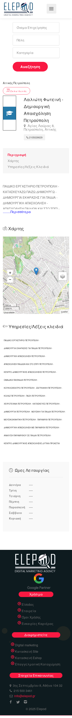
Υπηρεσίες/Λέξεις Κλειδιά (28, 166)
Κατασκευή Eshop (28, 658)
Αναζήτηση (30, 66)
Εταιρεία (29, 611)
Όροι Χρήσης (31, 617)
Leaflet (64, 311)
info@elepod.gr (24, 696)
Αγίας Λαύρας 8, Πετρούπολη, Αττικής (40, 127)
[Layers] (62, 276)
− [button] (10, 279)
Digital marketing (26, 645)
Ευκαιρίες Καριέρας (37, 624)
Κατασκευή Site (26, 651)
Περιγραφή (17, 154)
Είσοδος (28, 604)
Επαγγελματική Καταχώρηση (37, 664)
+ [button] (10, 272)
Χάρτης (13, 160)
